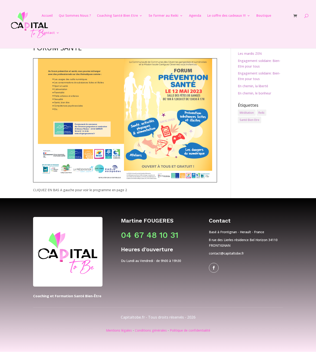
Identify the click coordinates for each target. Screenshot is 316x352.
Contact (48, 33)
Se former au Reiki (163, 16)
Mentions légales (119, 330)
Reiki (261, 113)
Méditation (247, 113)
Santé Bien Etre (249, 120)
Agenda (195, 16)
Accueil (47, 16)
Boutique (263, 16)
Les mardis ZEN (250, 53)
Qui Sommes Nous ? (75, 16)
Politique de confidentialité (190, 330)
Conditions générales (151, 330)
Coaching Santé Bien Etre (117, 16)
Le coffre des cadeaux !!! (226, 16)
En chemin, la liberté (253, 86)
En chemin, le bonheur (254, 93)
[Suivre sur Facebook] (214, 268)
